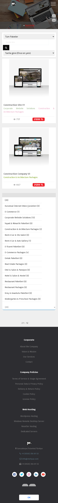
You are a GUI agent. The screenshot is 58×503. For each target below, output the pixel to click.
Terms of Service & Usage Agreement (29, 379)
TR (54, 16)
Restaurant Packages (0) (16, 287)
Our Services (29, 357)
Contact (29, 362)
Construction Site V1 (14, 105)
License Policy (29, 399)
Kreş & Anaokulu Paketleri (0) (18, 293)
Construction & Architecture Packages (21, 177)
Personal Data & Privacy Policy (29, 384)
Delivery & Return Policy (29, 389)
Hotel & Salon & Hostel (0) (17, 276)
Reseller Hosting (29, 426)
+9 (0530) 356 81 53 (30, 453)
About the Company (29, 346)
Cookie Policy (29, 394)
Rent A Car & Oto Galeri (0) (17, 235)
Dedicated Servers (29, 431)
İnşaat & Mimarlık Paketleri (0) (18, 223)
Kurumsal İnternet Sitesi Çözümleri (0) (22, 206)
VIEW (27, 76)
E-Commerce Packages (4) (17, 252)
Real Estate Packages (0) (16, 264)
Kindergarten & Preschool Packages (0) (23, 299)
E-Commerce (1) (12, 212)
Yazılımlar (29, 25)
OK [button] (29, 497)
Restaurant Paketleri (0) (15, 281)
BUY (28, 82)
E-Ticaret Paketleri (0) (14, 246)
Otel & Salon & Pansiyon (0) (17, 270)
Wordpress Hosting (29, 416)
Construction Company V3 (17, 173)
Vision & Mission (29, 351)
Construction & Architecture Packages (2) (23, 229)
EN (54, 21)
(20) (6, 200)
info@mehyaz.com (30, 459)
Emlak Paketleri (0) (13, 258)
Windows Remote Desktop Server (29, 421)
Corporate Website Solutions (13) (20, 217)
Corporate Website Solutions (19, 108)
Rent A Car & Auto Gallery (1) (18, 241)
